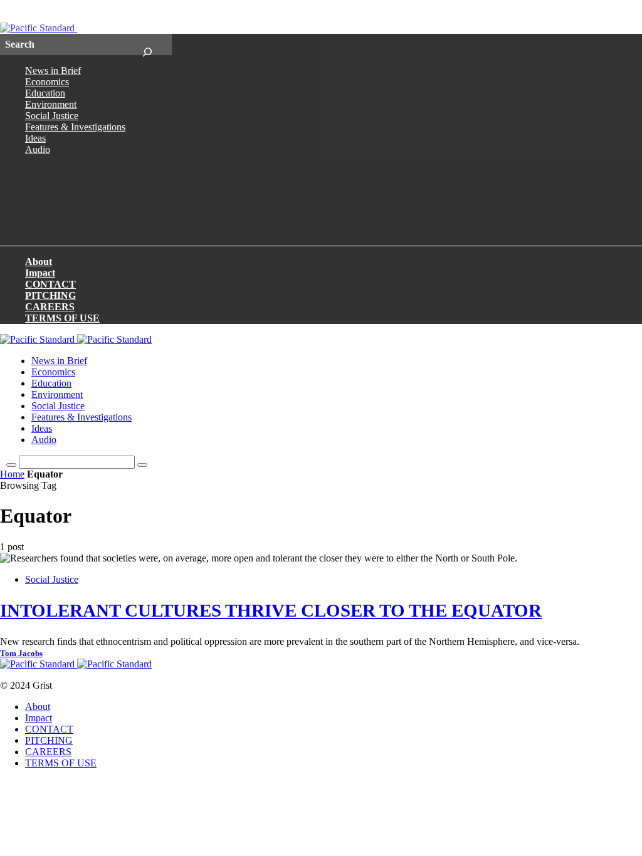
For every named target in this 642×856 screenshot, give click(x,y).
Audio (37, 149)
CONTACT (50, 284)
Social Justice (51, 115)
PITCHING (50, 295)
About (38, 261)
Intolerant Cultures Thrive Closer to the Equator (271, 610)
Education (45, 93)
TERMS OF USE (62, 318)
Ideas (35, 138)
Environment (50, 104)
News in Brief (53, 70)
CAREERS (50, 306)
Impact (40, 273)
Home (12, 474)
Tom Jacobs (21, 653)
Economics (47, 81)
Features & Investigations (75, 127)
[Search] (147, 44)
